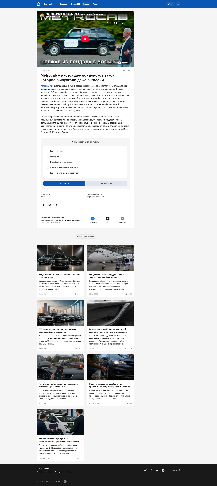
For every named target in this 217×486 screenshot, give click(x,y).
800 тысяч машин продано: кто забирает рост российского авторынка (58, 330)
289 (130, 403)
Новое (75, 4)
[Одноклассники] (151, 470)
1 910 (79, 294)
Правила (70, 472)
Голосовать (64, 183)
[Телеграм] (145, 470)
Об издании (59, 472)
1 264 (130, 349)
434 (80, 403)
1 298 (79, 349)
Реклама (40, 472)
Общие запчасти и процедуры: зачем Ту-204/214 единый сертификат (106, 275)
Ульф (43, 197)
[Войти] (178, 4)
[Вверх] (176, 470)
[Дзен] (163, 470)
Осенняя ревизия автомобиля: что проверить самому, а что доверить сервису (109, 385)
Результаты (106, 183)
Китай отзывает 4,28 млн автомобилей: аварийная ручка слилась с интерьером (108, 330)
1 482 (130, 294)
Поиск (95, 4)
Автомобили (46, 86)
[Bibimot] (44, 4)
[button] (43, 205)
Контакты (49, 472)
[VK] (157, 470)
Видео (86, 4)
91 (80, 458)
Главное (63, 4)
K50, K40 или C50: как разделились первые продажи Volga (59, 275)
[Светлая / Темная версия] (170, 4)
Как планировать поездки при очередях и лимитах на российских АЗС (58, 385)
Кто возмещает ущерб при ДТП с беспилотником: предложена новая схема (59, 440)
